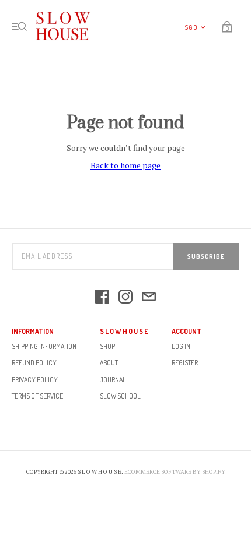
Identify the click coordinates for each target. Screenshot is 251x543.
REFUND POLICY (34, 362)
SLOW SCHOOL (120, 396)
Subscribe (206, 256)
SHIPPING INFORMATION (44, 346)
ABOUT (109, 362)
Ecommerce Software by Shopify (174, 471)
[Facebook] (102, 297)
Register (185, 362)
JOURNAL (113, 379)
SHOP (107, 346)
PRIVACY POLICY (35, 379)
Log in (181, 346)
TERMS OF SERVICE (37, 396)
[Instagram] (125, 297)
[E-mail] (149, 297)
